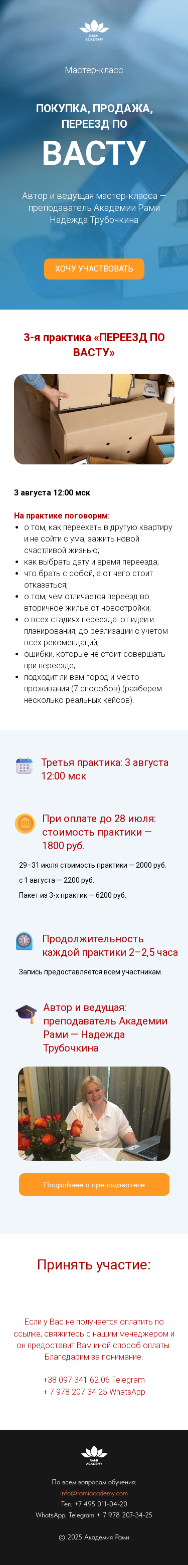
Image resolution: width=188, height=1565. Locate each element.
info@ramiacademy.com (94, 1493)
